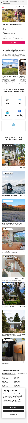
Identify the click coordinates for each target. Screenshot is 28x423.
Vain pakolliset (13, 411)
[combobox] (13, 33)
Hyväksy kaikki (13, 407)
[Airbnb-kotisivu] (3, 7)
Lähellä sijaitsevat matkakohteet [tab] (9, 373)
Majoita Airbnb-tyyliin (19, 7)
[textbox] (7, 38)
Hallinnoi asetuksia (13, 414)
